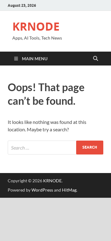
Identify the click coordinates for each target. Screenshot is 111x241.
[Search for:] (55, 147)
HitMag (69, 189)
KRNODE (36, 26)
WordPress (42, 189)
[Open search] (95, 59)
